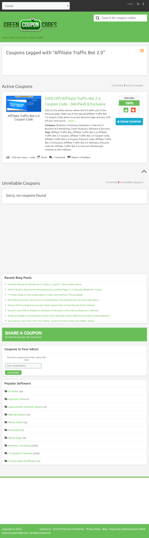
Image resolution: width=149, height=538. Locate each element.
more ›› (71, 120)
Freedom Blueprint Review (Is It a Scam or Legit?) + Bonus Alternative (44, 284)
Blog (104, 529)
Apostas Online (17, 399)
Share (44, 157)
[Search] (98, 18)
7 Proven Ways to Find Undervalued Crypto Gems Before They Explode (45, 294)
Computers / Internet (89, 125)
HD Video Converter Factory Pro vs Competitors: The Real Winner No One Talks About (53, 300)
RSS (138, 4)
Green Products (79, 128)
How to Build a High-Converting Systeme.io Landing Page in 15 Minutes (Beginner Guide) (55, 289)
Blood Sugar (15, 437)
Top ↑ (143, 171)
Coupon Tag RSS (142, 51)
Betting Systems (17, 414)
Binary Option (16, 422)
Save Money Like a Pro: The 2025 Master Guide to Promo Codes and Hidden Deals (51, 321)
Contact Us (45, 529)
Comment (59, 157)
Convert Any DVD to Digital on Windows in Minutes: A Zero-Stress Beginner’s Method (53, 310)
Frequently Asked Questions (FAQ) (127, 529)
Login (130, 4)
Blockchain (14, 430)
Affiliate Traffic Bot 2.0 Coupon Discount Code (69, 139)
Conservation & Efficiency (22, 461)
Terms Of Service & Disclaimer (69, 529)
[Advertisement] (74, 241)
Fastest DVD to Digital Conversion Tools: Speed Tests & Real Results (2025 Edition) (51, 305)
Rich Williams (64, 149)
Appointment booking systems (25, 406)
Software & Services (99, 128)
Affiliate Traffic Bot (61, 132)
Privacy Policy (93, 529)
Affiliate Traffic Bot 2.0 (85, 132)
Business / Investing (66, 125)
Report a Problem (80, 157)
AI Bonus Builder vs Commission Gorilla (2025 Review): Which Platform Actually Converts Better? (59, 315)
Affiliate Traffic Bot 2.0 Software (81, 142)
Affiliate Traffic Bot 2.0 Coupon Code (24, 117)
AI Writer (13, 391)
